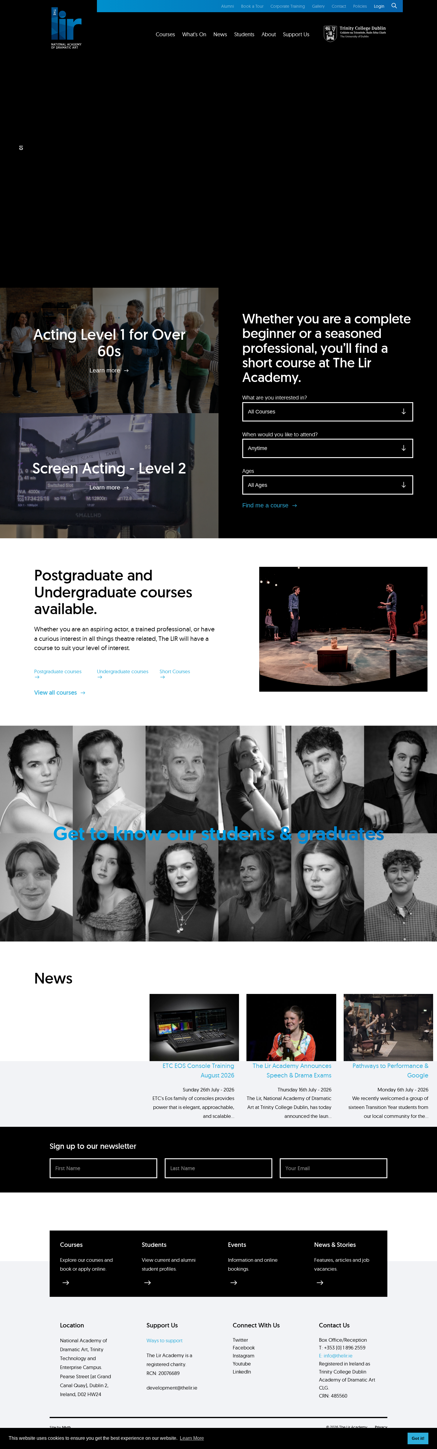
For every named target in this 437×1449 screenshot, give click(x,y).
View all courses (56, 692)
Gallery (318, 6)
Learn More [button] (192, 1438)
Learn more (105, 370)
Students (244, 34)
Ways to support (165, 1340)
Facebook (244, 1347)
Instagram (243, 1355)
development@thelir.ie (172, 1388)
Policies (360, 6)
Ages (248, 471)
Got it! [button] (418, 1438)
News (220, 34)
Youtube (242, 1363)
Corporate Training (288, 6)
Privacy (381, 1427)
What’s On (194, 34)
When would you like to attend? (279, 434)
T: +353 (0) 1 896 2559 (342, 1347)
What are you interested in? (274, 397)
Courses (165, 34)
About (269, 34)
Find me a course (266, 505)
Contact (339, 6)
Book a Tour (252, 6)
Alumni (227, 6)
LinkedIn (242, 1371)
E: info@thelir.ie (336, 1355)
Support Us (296, 34)
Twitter (240, 1340)
